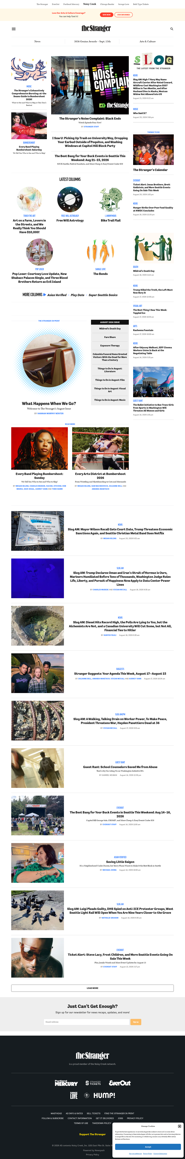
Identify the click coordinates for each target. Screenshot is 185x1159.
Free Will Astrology (70, 216)
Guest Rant (138, 401)
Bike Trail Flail (111, 220)
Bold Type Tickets (141, 4)
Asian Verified (56, 295)
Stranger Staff (91, 127)
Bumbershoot (29, 143)
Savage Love (123, 4)
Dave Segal (29, 489)
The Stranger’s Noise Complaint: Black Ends (90, 118)
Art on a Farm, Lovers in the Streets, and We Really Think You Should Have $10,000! (29, 226)
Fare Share (110, 337)
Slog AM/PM (120, 714)
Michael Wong (109, 870)
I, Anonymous (110, 216)
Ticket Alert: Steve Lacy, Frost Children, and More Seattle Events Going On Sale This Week (120, 956)
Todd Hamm (57, 489)
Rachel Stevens (53, 486)
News (37, 41)
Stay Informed (123, 15)
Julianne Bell (115, 486)
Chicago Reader (107, 4)
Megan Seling (22, 486)
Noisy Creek (89, 4)
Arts (135, 326)
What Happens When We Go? (49, 403)
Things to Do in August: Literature (110, 370)
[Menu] (13, 29)
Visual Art (137, 306)
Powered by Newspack (94, 1150)
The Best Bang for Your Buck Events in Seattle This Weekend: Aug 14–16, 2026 (120, 814)
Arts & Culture (148, 41)
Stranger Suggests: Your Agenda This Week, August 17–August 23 (120, 673)
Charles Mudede (37, 486)
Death (135, 267)
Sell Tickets (93, 1113)
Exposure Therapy (110, 345)
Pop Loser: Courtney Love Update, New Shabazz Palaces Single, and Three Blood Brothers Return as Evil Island (39, 277)
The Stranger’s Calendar (150, 170)
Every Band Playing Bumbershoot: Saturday (29, 148)
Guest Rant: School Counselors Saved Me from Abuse (120, 767)
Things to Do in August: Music (110, 400)
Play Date (77, 295)
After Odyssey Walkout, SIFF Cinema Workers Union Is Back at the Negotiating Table (152, 350)
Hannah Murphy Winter (51, 413)
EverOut (55, 4)
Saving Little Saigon (120, 862)
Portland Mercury (71, 4)
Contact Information (160, 1154)
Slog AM (120, 568)
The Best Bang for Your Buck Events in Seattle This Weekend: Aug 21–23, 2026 (90, 158)
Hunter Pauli (110, 635)
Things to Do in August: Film (110, 380)
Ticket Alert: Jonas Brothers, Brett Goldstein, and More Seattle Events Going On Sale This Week (151, 187)
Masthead (56, 1113)
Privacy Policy (147, 1154)
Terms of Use (81, 1123)
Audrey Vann (41, 489)
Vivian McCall (120, 590)
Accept (148, 1147)
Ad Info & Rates (74, 1113)
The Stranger (42, 4)
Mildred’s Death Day (110, 328)
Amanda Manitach (100, 489)
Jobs (120, 1118)
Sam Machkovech (99, 486)
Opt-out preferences (135, 1154)
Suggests (120, 669)
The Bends (100, 274)
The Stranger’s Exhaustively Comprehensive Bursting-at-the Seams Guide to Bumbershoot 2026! (29, 95)
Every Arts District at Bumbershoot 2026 (100, 476)
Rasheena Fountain (143, 330)
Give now (107, 15)
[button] (179, 1126)
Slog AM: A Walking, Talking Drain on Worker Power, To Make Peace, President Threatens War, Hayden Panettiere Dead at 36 (120, 721)
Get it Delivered (105, 1118)
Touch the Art (29, 216)
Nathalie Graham (110, 918)
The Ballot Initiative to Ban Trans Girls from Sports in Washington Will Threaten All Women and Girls (153, 407)
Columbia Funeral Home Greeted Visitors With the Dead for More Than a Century (110, 357)
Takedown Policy (101, 1123)
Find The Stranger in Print (119, 1113)
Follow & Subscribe (53, 1118)
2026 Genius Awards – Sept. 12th (92, 41)
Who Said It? (140, 113)
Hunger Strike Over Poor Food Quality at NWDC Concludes (153, 209)
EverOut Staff (109, 824)
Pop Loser (39, 269)
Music (29, 86)
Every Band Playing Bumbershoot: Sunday (39, 476)
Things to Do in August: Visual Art (110, 390)
